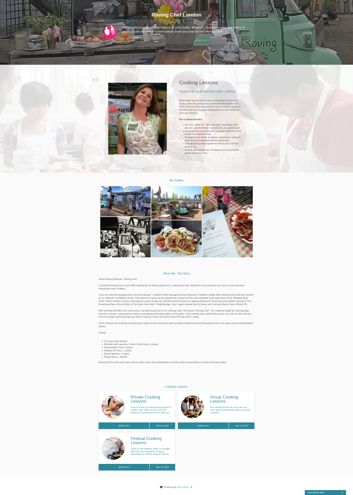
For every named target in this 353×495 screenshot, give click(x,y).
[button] (176, 119)
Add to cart (162, 426)
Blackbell (183, 487)
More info (124, 426)
